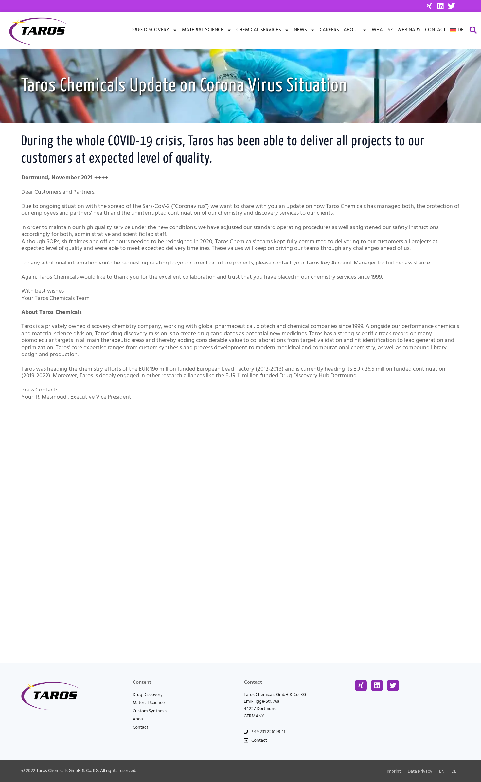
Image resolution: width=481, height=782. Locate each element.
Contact (435, 30)
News (300, 30)
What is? (382, 30)
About (351, 30)
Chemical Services (258, 30)
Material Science (202, 30)
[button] (473, 30)
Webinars (408, 30)
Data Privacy (420, 771)
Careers (329, 30)
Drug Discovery (149, 30)
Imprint (394, 771)
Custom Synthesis (150, 711)
